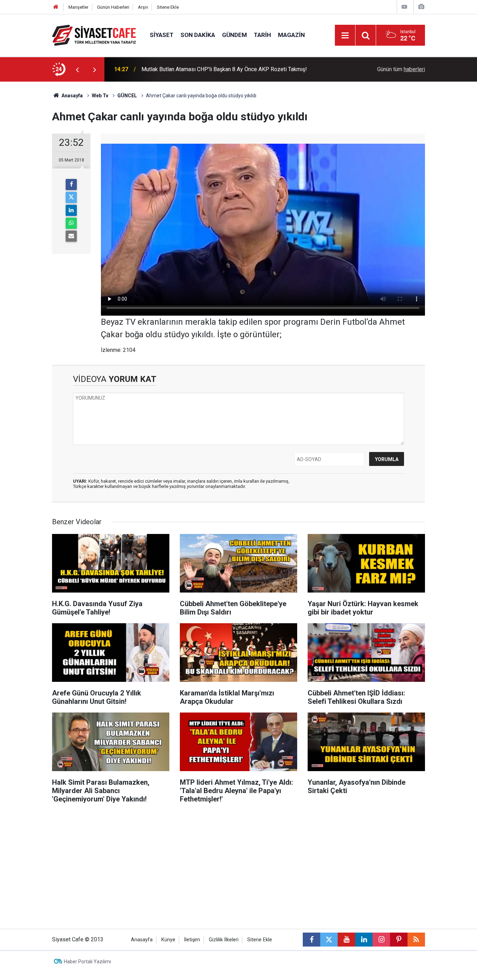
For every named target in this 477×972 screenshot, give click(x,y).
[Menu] (345, 35)
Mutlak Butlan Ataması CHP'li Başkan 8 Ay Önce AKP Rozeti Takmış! (224, 69)
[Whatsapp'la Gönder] (71, 223)
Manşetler (78, 7)
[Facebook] (71, 184)
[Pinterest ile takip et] (399, 940)
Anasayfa (71, 95)
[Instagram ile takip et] (381, 940)
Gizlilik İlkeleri (224, 940)
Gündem (234, 34)
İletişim (192, 940)
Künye (168, 940)
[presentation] (77, 69)
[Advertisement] (26, 186)
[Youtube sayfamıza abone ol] (346, 940)
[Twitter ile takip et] (329, 940)
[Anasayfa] (56, 7)
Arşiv (143, 7)
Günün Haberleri (113, 7)
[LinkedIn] (71, 210)
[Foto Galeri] (421, 6)
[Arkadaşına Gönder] (71, 236)
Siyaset (162, 34)
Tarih (262, 34)
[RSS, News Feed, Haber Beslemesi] (416, 940)
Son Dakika (198, 34)
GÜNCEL (127, 95)
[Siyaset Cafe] (94, 34)
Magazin (291, 34)
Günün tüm (401, 69)
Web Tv (100, 95)
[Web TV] (404, 6)
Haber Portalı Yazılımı (87, 961)
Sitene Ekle (168, 7)
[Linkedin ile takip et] (364, 940)
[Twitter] (71, 197)
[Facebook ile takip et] (311, 940)
